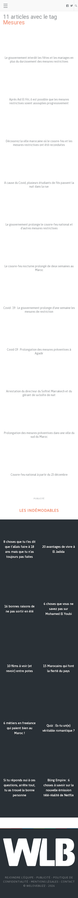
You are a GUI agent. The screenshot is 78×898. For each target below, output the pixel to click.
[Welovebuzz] (19, 6)
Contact (68, 881)
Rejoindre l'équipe (19, 877)
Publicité (43, 877)
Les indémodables (39, 510)
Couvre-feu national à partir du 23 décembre (39, 474)
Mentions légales (44, 881)
